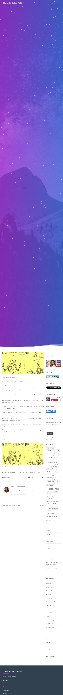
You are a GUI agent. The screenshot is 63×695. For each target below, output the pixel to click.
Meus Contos (49, 605)
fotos (56, 464)
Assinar (50, 433)
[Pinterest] (32, 477)
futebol (48, 466)
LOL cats (49, 481)
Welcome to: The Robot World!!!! (11, 505)
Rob (20, 472)
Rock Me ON (12, 3)
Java (42, 505)
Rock (48, 494)
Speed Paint (51, 504)
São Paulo (55, 506)
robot (27, 472)
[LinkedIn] (35, 477)
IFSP (53, 475)
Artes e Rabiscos (50, 583)
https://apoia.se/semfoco (9, 676)
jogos (58, 479)
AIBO (5, 472)
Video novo (52, 513)
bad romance (11, 472)
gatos (52, 471)
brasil (57, 451)
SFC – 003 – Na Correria (52, 572)
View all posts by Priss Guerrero (19, 494)
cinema (48, 454)
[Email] (42, 477)
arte (53, 448)
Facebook (50, 462)
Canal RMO (49, 587)
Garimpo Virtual (50, 601)
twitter (49, 511)
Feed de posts (49, 534)
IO (16, 472)
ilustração (49, 477)
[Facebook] (25, 477)
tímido (38, 472)
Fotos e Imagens (50, 598)
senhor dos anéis (53, 501)
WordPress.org (49, 541)
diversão (56, 460)
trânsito (49, 508)
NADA (22, 381)
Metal (53, 483)
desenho (51, 457)
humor (48, 475)
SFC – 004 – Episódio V (52, 568)
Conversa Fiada (50, 590)
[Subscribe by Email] (51, 412)
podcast (49, 491)
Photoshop (53, 488)
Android (48, 448)
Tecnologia (49, 627)
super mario (49, 505)
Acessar (48, 530)
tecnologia (32, 472)
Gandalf (54, 469)
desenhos (50, 460)
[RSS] (39, 477)
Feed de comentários (51, 538)
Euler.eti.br (49, 520)
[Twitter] (29, 477)
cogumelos (55, 455)
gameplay (54, 466)
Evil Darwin (49, 594)
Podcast (48, 612)
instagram (55, 477)
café (56, 452)
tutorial (55, 508)
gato (48, 471)
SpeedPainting (49, 623)
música (50, 486)
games (48, 468)
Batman (50, 451)
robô (23, 472)
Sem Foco (50, 498)
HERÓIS (57, 473)
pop (47, 616)
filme (55, 462)
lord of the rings (55, 481)
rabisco (55, 491)
